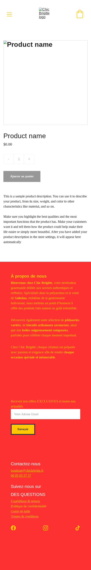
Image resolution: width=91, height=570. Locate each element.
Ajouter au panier (22, 176)
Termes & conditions (25, 516)
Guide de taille (20, 511)
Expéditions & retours (25, 501)
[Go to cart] (79, 14)
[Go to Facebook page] (15, 527)
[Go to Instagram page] (47, 527)
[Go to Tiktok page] (77, 527)
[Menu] (9, 14)
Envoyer (23, 429)
